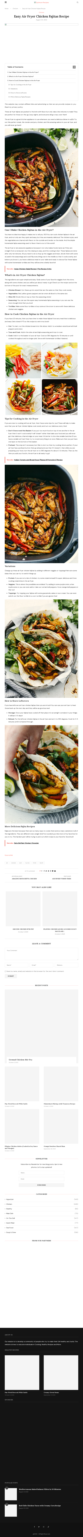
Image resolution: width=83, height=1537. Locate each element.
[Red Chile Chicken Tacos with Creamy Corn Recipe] (11, 1510)
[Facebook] (34, 1527)
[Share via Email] (55, 871)
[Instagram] (43, 1527)
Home (6, 8)
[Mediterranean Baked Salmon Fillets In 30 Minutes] (11, 1494)
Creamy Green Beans (51, 1392)
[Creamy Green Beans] (61, 1372)
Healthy (42, 1209)
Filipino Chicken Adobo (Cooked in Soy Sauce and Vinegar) (21, 1147)
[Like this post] (41, 871)
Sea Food (42, 1228)
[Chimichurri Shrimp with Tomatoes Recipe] (61, 1084)
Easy (20, 863)
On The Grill (42, 1218)
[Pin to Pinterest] (48, 871)
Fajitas (27, 863)
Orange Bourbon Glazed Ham (54, 1146)
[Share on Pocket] (52, 871)
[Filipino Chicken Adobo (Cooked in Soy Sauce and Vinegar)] (60, 908)
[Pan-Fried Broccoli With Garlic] (22, 1084)
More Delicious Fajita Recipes (20, 97)
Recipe (41, 863)
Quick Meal (42, 1223)
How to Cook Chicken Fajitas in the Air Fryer (24, 80)
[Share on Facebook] (44, 871)
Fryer (34, 863)
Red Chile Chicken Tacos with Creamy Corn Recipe (40, 1506)
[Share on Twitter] (46, 871)
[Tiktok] (48, 1527)
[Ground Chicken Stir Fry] (23, 908)
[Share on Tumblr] (50, 871)
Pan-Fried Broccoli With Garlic (16, 1104)
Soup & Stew (42, 1232)
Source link (9, 855)
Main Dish (42, 1213)
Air (7, 863)
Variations (14, 89)
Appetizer (42, 1199)
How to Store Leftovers (19, 93)
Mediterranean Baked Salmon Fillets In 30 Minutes (40, 1489)
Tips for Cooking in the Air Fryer (21, 85)
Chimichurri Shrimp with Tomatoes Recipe (59, 1104)
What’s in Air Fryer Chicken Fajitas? (21, 76)
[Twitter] (39, 1527)
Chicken (15, 8)
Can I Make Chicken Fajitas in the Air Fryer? (24, 72)
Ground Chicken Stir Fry (23, 929)
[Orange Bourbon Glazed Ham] (61, 1126)
